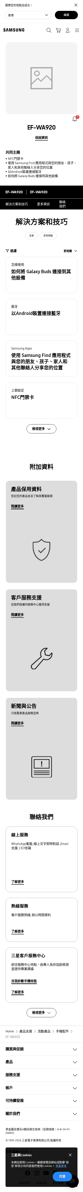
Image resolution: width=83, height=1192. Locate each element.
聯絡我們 (62, 204)
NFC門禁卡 (15, 159)
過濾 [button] (13, 251)
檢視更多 (38, 1012)
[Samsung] (13, 30)
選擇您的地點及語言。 (19, 5)
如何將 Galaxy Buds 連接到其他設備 (33, 176)
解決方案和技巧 (17, 204)
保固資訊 (41, 138)
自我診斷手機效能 (24, 981)
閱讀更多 (17, 506)
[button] (41, 275)
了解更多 (17, 882)
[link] (74, 119)
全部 (31, 235)
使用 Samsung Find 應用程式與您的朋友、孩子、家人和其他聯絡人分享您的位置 (42, 165)
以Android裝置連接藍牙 (25, 172)
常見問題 (48, 235)
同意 (62, 1176)
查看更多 (61, 1166)
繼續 (66, 15)
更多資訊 (43, 204)
